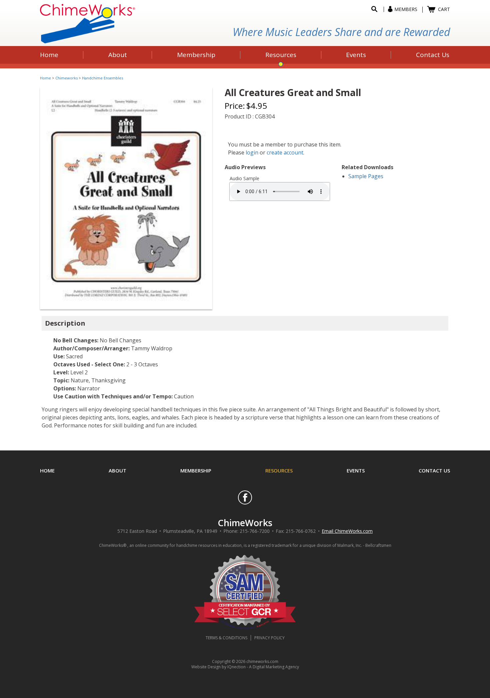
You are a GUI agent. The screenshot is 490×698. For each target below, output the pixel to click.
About (117, 470)
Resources (279, 470)
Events (356, 470)
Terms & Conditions (226, 638)
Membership (195, 470)
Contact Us (434, 470)
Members (405, 9)
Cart (444, 9)
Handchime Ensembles (102, 77)
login (252, 152)
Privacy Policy (269, 638)
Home (45, 77)
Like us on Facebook (245, 497)
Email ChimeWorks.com (347, 531)
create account (285, 152)
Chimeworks (66, 77)
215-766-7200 (255, 531)
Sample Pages (365, 176)
